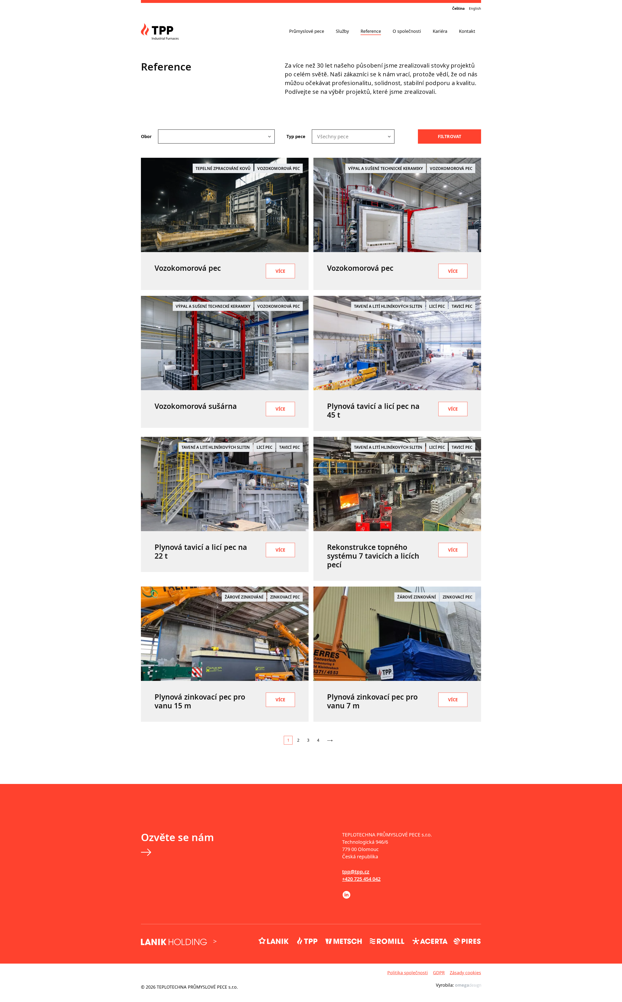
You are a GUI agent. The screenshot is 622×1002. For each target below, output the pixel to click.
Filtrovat (449, 136)
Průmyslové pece (306, 31)
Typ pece (295, 136)
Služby (342, 31)
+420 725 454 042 (361, 879)
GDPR (439, 973)
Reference (371, 31)
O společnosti (407, 31)
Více (280, 271)
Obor (146, 136)
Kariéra (440, 31)
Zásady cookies (465, 973)
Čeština (458, 8)
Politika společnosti (407, 973)
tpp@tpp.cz (355, 871)
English (475, 8)
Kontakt (467, 31)
